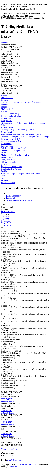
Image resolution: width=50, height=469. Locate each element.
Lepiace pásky (7, 157)
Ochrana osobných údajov (30, 102)
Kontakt (4, 100)
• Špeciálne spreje (41, 137)
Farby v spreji (6, 132)
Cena (3, 205)
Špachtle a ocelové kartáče (11, 166)
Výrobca (4, 209)
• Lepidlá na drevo (25, 173)
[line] (2, 227)
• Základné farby (8, 123)
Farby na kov (6, 121)
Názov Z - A (6, 225)
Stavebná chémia (8, 183)
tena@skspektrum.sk (15, 460)
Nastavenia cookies (9, 449)
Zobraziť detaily (7, 401)
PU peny (4, 180)
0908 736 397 (6, 399)
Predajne (4, 42)
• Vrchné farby (21, 123)
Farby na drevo (7, 127)
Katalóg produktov (13, 196)
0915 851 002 (6, 410)
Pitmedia (13, 467)
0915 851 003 (6, 433)
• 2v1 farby (32, 123)
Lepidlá (4, 171)
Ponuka (4, 95)
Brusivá (4, 164)
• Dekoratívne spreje (25, 137)
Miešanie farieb (7, 98)
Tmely (3, 178)
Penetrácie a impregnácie (11, 141)
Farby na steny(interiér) (10, 139)
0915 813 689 (6, 422)
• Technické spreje (31, 134)
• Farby (31, 130)
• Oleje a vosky (21, 130)
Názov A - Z (6, 223)
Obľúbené (5, 216)
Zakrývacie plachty (9, 160)
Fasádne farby (6, 144)
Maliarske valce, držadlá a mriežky (15, 155)
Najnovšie (5, 214)
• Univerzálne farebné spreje (12, 134)
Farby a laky (11, 198)
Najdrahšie (5, 221)
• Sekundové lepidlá (9, 173)
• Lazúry (4, 130)
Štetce (3, 153)
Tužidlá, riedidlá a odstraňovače (14, 148)
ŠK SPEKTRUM (8, 212)
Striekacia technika (8, 162)
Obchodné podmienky (10, 102)
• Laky (11, 130)
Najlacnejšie (6, 218)
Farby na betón (7, 146)
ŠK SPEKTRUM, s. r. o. (26, 464)
